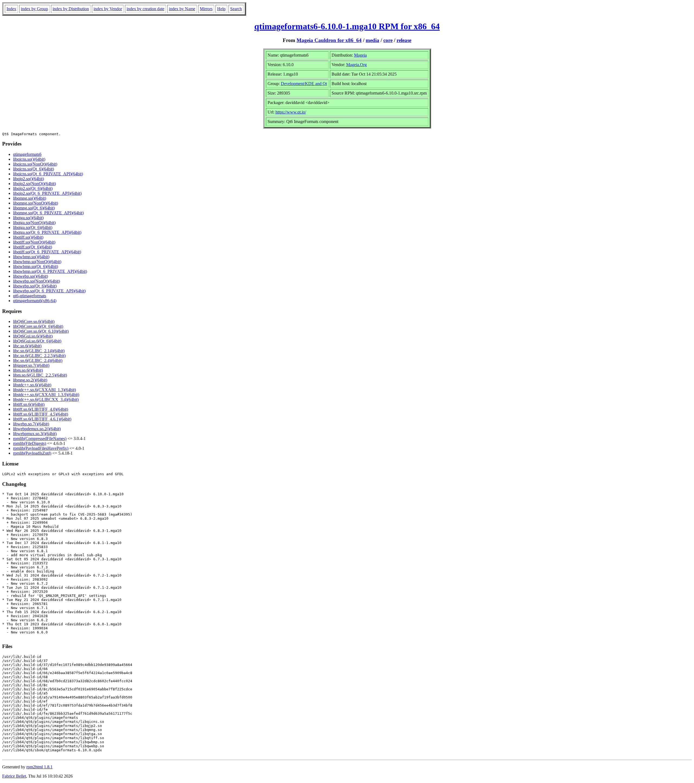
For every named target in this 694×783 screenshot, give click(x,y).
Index (11, 9)
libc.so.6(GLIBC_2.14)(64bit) (39, 350)
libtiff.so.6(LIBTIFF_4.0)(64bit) (40, 409)
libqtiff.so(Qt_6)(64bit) (32, 247)
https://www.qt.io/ (290, 112)
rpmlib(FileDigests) (29, 443)
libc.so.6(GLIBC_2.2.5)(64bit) (39, 355)
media (372, 40)
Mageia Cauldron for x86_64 (329, 40)
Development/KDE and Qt (304, 83)
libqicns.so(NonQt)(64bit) (35, 164)
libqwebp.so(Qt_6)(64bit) (35, 286)
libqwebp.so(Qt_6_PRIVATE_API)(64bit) (49, 291)
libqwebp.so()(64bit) (30, 276)
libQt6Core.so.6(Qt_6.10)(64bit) (41, 331)
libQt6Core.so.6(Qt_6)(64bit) (38, 326)
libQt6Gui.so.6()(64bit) (33, 336)
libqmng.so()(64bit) (29, 198)
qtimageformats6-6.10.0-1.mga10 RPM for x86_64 (347, 26)
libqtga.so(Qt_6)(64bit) (32, 227)
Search (236, 9)
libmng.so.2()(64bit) (30, 380)
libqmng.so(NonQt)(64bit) (35, 203)
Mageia (360, 55)
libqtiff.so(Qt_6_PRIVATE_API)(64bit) (47, 252)
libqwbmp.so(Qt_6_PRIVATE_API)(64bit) (50, 271)
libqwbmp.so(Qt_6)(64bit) (35, 266)
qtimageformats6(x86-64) (34, 300)
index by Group (34, 9)
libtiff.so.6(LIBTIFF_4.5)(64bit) (40, 414)
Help (221, 9)
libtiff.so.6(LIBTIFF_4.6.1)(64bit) (42, 419)
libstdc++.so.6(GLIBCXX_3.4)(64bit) (46, 399)
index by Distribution (71, 9)
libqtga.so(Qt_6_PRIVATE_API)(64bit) (47, 232)
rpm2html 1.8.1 (39, 767)
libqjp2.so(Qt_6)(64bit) (33, 188)
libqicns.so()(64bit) (29, 159)
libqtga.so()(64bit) (28, 217)
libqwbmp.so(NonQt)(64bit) (37, 261)
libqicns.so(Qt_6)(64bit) (33, 169)
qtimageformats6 (27, 154)
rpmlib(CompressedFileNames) (39, 438)
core (388, 40)
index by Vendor (108, 9)
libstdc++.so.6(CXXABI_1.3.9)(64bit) (46, 394)
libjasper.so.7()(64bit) (31, 365)
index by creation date (145, 9)
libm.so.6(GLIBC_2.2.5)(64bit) (40, 375)
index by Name (182, 9)
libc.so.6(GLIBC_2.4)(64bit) (37, 360)
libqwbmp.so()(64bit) (31, 256)
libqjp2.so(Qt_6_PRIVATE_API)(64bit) (47, 193)
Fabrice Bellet (14, 776)
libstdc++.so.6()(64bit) (32, 385)
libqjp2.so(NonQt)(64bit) (34, 183)
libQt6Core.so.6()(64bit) (33, 321)
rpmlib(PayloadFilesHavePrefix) (40, 448)
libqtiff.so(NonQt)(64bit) (34, 242)
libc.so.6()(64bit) (27, 346)
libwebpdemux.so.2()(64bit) (37, 428)
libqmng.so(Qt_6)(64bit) (34, 208)
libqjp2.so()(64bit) (28, 178)
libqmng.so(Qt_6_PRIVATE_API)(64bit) (48, 213)
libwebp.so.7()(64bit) (31, 424)
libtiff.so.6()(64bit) (28, 404)
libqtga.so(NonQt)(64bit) (34, 222)
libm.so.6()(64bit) (28, 370)
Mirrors (206, 9)
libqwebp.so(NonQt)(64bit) (36, 281)
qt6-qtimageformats (29, 295)
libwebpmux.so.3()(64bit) (35, 433)
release (404, 40)
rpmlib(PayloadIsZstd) (32, 453)
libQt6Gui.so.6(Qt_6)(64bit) (37, 341)
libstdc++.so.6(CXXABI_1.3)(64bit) (44, 389)
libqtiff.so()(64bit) (28, 237)
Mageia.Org (356, 64)
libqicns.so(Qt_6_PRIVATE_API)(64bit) (48, 174)
